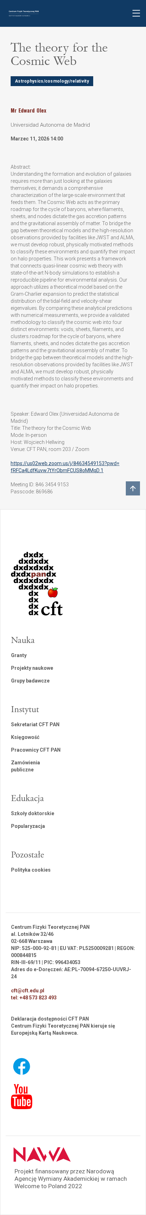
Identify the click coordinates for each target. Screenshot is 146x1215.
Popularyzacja (28, 826)
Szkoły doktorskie (32, 813)
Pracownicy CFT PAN (36, 750)
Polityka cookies (31, 870)
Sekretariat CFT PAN (35, 724)
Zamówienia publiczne (25, 766)
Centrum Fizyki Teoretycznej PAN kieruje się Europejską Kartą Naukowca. (63, 1029)
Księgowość (25, 737)
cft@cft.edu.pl (27, 990)
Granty (19, 655)
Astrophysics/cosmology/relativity (52, 81)
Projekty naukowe (32, 668)
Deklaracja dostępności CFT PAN (50, 1019)
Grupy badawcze (30, 681)
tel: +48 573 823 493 (34, 997)
